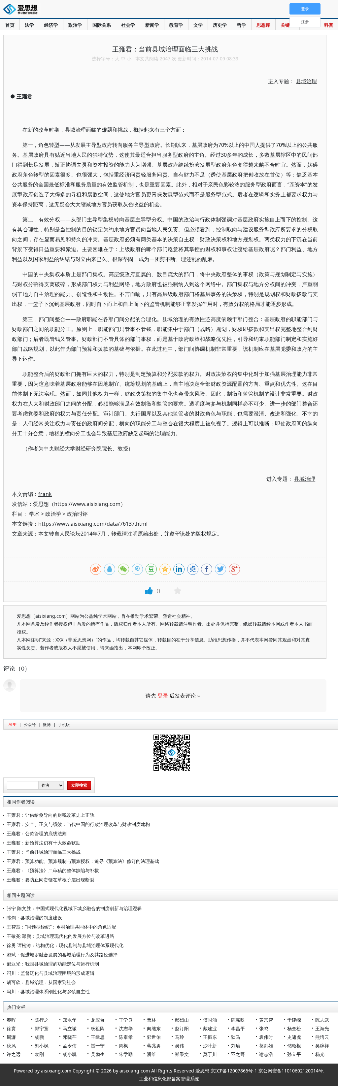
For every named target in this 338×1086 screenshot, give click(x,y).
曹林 (151, 1020)
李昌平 (238, 1028)
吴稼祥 (322, 1045)
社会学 (128, 25)
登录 (162, 695)
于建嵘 (294, 1020)
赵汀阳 (182, 1028)
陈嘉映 (238, 1020)
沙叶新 (210, 1045)
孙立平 (294, 1054)
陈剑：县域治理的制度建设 (34, 917)
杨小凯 (70, 1054)
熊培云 (322, 1037)
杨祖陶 (98, 1028)
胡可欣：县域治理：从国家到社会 (41, 982)
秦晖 (11, 1020)
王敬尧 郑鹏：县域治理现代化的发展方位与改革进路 (60, 936)
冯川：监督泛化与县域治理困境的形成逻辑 (50, 973)
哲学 (241, 25)
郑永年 (70, 1020)
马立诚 (70, 1028)
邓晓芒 (70, 1037)
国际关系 (101, 25)
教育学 (176, 25)
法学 (29, 25)
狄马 (235, 1037)
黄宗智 (266, 1020)
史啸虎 (294, 1037)
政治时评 (77, 513)
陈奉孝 (126, 1037)
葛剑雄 (266, 1045)
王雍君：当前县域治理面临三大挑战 (44, 852)
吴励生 (98, 1054)
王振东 (210, 1037)
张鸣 (263, 1028)
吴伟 (179, 1045)
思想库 (263, 25)
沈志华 (126, 1028)
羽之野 (238, 1054)
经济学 (51, 25)
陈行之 (42, 1020)
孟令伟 (70, 1045)
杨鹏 (39, 1037)
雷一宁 (98, 1045)
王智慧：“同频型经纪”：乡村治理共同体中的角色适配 (61, 927)
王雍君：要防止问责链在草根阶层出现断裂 (50, 879)
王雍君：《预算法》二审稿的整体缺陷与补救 (53, 870)
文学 (198, 25)
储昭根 (294, 1045)
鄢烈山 (182, 1020)
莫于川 (210, 1054)
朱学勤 (126, 1054)
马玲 (179, 1037)
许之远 (13, 1054)
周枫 (123, 1045)
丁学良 (126, 1020)
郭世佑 (154, 1037)
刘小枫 (42, 1045)
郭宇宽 (42, 1028)
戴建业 (210, 1028)
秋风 (11, 1045)
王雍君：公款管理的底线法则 (37, 833)
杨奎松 (294, 1028)
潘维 (151, 1054)
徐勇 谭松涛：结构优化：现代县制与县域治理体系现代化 (65, 945)
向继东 (154, 1028)
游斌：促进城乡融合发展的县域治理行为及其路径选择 (62, 954)
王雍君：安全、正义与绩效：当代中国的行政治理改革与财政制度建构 (78, 824)
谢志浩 (266, 1054)
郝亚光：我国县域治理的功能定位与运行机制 (53, 964)
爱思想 (22, 9)
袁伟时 (266, 1037)
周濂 (11, 1037)
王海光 (322, 1028)
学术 (34, 513)
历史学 (220, 25)
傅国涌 (210, 1020)
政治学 (75, 25)
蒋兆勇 (154, 1045)
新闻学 (152, 25)
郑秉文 (182, 1054)
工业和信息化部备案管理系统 (169, 1078)
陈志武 (322, 1020)
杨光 (319, 1054)
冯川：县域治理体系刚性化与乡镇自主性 (48, 991)
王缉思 (98, 1037)
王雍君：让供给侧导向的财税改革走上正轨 (50, 815)
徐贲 (11, 1028)
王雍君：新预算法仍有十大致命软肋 (44, 842)
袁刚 (39, 1054)
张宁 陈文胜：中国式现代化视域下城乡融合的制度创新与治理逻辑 (74, 908)
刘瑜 (235, 1045)
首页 (10, 25)
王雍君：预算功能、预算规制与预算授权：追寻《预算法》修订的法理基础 (83, 861)
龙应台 (98, 1020)
